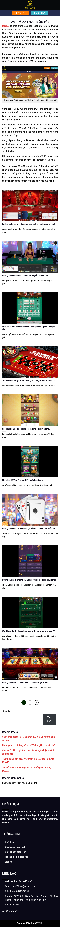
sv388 (5, 911)
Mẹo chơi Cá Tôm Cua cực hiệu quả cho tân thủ (22, 480)
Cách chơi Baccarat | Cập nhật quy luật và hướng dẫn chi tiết (28, 224)
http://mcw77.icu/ (23, 881)
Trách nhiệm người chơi (17, 857)
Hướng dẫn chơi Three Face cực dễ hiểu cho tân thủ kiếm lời (28, 528)
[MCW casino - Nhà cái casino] (30, 5)
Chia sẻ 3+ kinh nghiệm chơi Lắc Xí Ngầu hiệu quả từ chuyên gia (28, 328)
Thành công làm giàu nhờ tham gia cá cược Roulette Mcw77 (28, 380)
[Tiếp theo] (36, 702)
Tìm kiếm (6, 711)
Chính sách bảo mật (15, 847)
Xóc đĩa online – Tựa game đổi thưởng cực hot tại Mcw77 (27, 429)
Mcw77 (5, 26)
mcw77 (16, 904)
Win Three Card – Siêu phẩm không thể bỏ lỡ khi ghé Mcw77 (28, 631)
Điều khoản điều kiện (15, 852)
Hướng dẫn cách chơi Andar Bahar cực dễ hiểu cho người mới (29, 580)
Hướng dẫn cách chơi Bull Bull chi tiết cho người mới (25, 682)
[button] (3, 4)
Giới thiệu (10, 842)
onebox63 (14, 911)
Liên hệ (8, 861)
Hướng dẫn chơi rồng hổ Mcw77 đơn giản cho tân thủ (25, 275)
